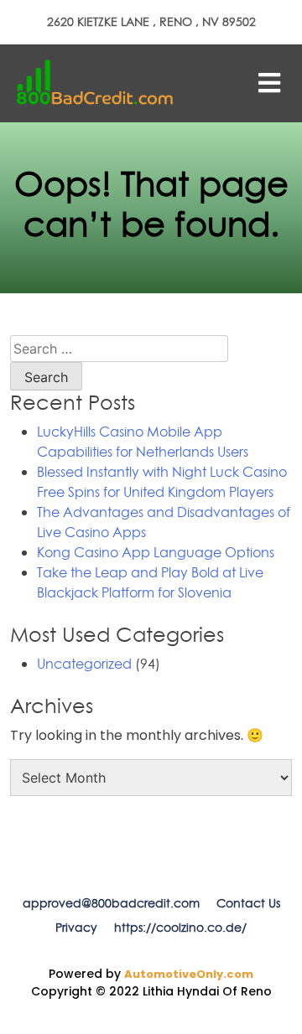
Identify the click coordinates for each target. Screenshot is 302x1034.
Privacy (76, 927)
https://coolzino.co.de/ (180, 927)
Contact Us (248, 903)
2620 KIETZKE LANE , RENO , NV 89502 (151, 21)
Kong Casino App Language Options (155, 552)
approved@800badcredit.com (111, 903)
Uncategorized (84, 663)
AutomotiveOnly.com (188, 974)
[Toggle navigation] (269, 83)
